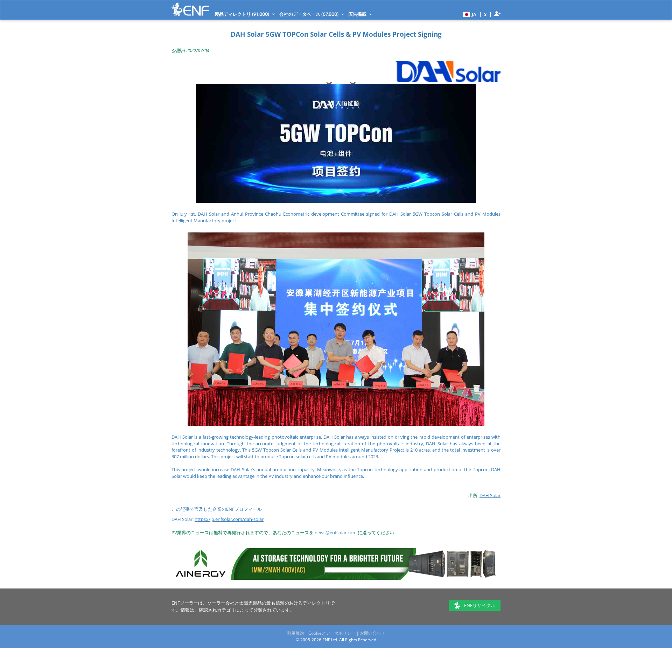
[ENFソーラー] (190, 9)
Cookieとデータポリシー (331, 633)
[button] (468, 14)
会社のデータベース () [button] (309, 14)
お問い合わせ (372, 633)
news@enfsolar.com (336, 532)
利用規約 (295, 633)
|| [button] (485, 14)
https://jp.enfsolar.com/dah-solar (229, 519)
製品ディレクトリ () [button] (242, 14)
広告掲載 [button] (358, 14)
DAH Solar (489, 495)
